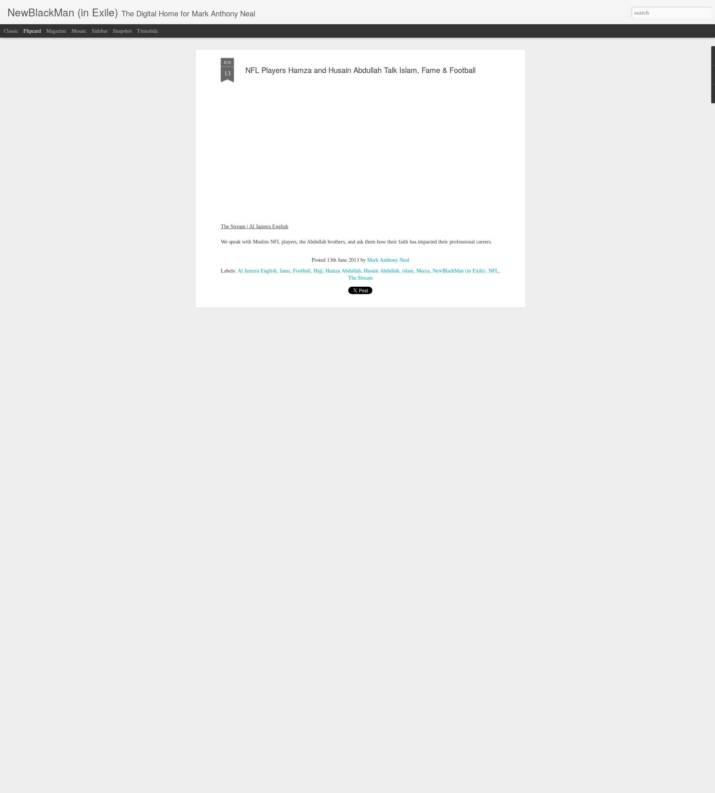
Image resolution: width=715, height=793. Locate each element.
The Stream (360, 277)
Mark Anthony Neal (388, 259)
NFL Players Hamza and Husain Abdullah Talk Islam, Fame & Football (360, 69)
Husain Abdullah (381, 270)
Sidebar (100, 30)
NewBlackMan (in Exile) (459, 270)
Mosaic (79, 30)
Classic (11, 30)
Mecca (423, 270)
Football (302, 270)
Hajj (318, 270)
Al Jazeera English (257, 270)
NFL (494, 270)
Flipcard (32, 30)
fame (285, 270)
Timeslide (147, 30)
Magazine (56, 30)
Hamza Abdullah (343, 270)
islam (407, 270)
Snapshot (122, 30)
